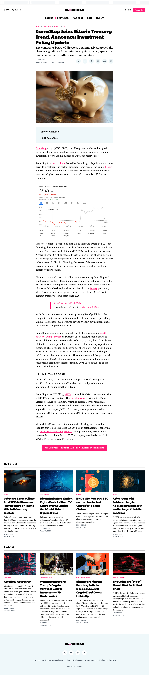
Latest (49, 18)
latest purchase (79, 398)
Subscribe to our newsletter (49, 660)
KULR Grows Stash (50, 138)
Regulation (45, 495)
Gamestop (46, 26)
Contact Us (91, 660)
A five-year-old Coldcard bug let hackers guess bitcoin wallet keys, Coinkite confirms (127, 505)
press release (58, 163)
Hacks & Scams (119, 578)
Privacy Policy (107, 660)
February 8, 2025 (90, 307)
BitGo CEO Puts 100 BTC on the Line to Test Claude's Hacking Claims (92, 503)
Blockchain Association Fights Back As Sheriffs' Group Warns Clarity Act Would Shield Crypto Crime (56, 505)
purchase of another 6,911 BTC (56, 431)
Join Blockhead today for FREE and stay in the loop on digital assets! (74, 448)
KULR (65, 26)
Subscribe (139, 10)
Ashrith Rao (9, 608)
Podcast (78, 18)
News (38, 26)
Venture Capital (83, 578)
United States (46, 578)
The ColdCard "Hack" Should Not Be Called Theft (127, 585)
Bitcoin (57, 26)
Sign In (128, 10)
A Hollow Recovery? (17, 581)
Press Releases (75, 660)
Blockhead (40, 60)
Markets (7, 578)
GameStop (41, 148)
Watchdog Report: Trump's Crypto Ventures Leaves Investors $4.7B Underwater (53, 588)
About (100, 18)
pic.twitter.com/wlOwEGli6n (67, 303)
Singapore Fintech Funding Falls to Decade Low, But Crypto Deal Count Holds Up (89, 588)
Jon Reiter (117, 613)
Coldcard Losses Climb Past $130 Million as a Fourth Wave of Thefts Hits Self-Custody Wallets (19, 505)
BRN (89, 18)
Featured (63, 18)
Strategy (94, 288)
